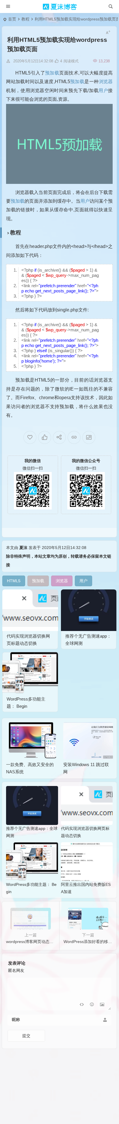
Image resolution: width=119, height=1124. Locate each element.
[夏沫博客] (59, 6)
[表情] (91, 1005)
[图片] (102, 1005)
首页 (12, 19)
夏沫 (23, 547)
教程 (25, 19)
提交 (26, 1035)
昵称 (16, 1019)
